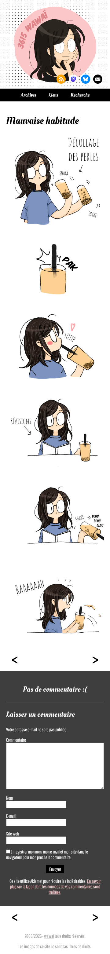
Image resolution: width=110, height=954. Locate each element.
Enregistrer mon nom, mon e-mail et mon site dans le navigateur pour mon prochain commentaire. (47, 854)
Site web (12, 833)
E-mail (11, 816)
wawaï (49, 936)
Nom (9, 798)
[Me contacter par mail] (97, 79)
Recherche (80, 95)
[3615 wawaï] (55, 44)
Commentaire (16, 740)
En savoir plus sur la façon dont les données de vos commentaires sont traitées (55, 886)
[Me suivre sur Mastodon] (73, 79)
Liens (53, 95)
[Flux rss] (61, 79)
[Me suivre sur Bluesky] (85, 79)
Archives (28, 95)
